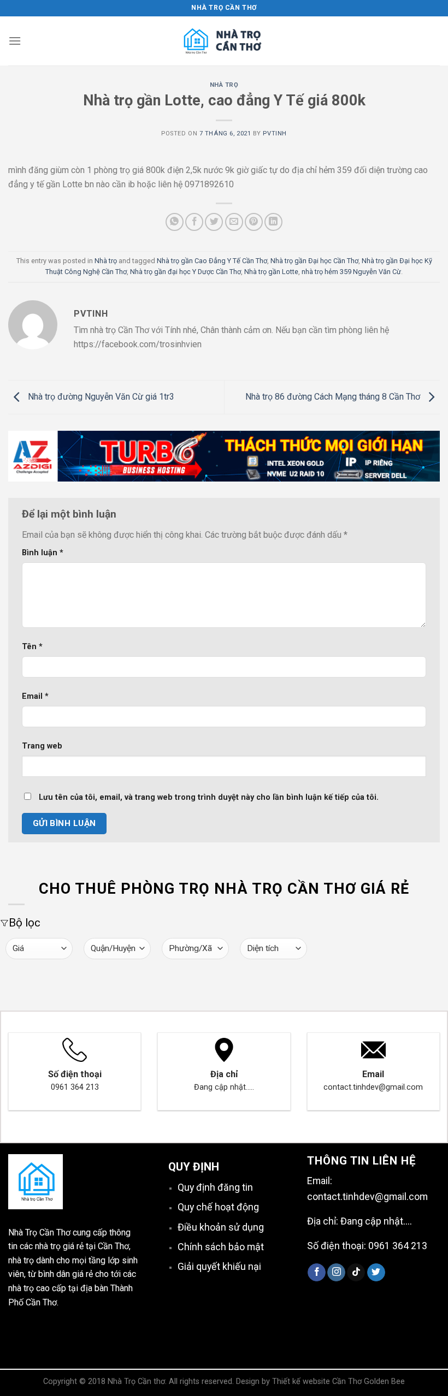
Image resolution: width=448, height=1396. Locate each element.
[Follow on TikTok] (356, 1272)
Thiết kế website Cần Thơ (317, 1381)
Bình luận (42, 552)
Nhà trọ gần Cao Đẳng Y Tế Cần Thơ (212, 261)
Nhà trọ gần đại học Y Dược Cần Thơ (185, 272)
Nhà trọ (224, 84)
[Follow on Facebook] (317, 1272)
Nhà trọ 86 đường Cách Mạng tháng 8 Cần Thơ (333, 396)
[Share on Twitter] (214, 222)
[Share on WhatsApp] (175, 222)
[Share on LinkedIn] (273, 222)
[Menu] (14, 40)
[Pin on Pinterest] (254, 222)
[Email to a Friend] (234, 222)
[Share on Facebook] (194, 222)
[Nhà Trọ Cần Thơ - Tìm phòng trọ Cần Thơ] (224, 41)
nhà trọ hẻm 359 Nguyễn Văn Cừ (351, 272)
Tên (32, 646)
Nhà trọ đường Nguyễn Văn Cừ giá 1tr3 (100, 396)
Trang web (42, 746)
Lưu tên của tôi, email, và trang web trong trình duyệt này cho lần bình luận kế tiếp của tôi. (209, 797)
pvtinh (274, 133)
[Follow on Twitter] (376, 1272)
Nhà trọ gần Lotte (271, 272)
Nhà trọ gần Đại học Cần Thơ (314, 261)
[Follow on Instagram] (336, 1272)
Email (35, 696)
